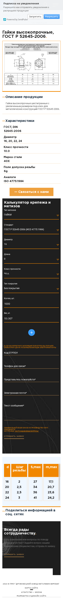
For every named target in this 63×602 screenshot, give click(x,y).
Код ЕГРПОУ (11, 352)
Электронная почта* (15, 393)
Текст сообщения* (14, 405)
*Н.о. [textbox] (6, 273)
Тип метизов (10, 210)
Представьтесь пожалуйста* (20, 379)
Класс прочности (12, 269)
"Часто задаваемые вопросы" (26, 431)
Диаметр (8, 240)
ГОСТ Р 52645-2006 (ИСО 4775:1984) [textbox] (24, 229)
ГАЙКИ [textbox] (8, 214)
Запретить (35, 16)
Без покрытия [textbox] (11, 288)
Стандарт (8, 225)
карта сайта (31, 588)
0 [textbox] (4, 258)
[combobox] (31, 215)
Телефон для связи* (15, 366)
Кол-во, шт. (9, 298)
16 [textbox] (5, 244)
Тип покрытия (10, 284)
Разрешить (51, 16)
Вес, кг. (7, 313)
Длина (7, 254)
